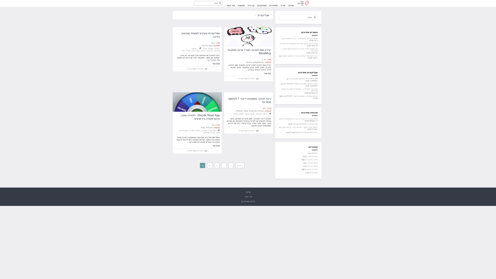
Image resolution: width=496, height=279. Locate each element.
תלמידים (274, 5)
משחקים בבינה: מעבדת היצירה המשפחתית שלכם (298, 119)
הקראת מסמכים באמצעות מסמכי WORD (302, 96)
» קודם (240, 165)
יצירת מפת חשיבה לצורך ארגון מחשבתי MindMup (249, 51)
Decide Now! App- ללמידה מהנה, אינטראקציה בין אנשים (200, 117)
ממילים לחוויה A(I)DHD (308, 124)
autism (315, 153)
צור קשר (231, 5)
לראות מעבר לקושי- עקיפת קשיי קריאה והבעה (299, 127)
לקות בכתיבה (312, 163)
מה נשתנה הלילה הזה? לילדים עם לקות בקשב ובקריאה (300, 50)
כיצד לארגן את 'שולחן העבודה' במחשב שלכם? (300, 56)
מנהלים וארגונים (311, 169)
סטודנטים (261, 5)
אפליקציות (263, 15)
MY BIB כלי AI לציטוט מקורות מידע (303, 79)
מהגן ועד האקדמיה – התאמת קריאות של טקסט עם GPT (299, 90)
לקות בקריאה (312, 166)
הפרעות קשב (313, 156)
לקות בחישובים (312, 160)
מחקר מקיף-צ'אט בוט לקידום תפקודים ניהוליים (299, 44)
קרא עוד (267, 73)
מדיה (283, 5)
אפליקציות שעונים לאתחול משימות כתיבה (200, 35)
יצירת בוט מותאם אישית (308, 132)
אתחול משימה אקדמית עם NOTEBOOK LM (300, 84)
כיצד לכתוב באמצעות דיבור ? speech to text (249, 100)
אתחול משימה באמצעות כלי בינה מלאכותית (301, 39)
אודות (291, 5)
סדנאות (241, 5)
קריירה (251, 5)
